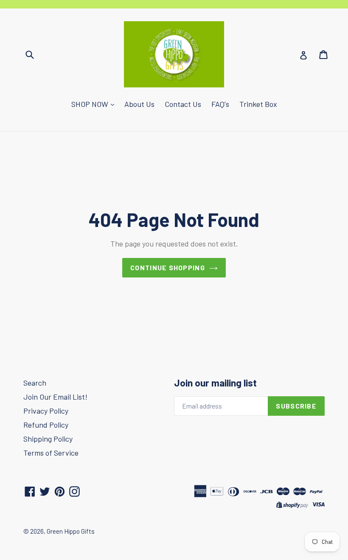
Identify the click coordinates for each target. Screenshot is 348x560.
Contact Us (183, 104)
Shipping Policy (48, 438)
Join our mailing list (215, 383)
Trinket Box (258, 104)
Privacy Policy (45, 410)
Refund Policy (45, 424)
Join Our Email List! (55, 396)
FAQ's (220, 104)
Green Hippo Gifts (71, 531)
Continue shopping (167, 267)
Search (34, 382)
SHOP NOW (90, 104)
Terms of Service (51, 452)
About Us (139, 104)
